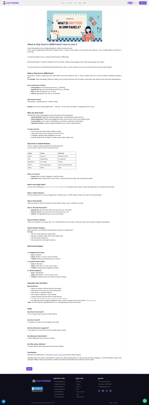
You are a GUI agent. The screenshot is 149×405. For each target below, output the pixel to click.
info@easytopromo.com (104, 386)
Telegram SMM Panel (60, 389)
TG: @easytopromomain (104, 381)
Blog (78, 389)
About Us (79, 386)
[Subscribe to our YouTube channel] (103, 390)
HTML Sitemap (80, 396)
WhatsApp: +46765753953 (105, 384)
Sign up (143, 3)
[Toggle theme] (130, 3)
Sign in (135, 3)
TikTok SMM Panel (59, 391)
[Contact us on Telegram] (3, 401)
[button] (85, 2)
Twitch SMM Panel (59, 396)
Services (79, 381)
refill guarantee (91, 300)
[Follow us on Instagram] (99, 390)
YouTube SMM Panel (60, 386)
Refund (116, 402)
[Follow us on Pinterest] (110, 390)
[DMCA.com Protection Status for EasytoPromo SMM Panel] (37, 389)
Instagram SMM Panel (60, 384)
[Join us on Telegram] (106, 390)
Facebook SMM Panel (60, 381)
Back (29, 369)
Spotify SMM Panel (59, 394)
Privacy (111, 402)
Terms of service (81, 391)
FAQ (78, 394)
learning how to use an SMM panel (55, 187)
